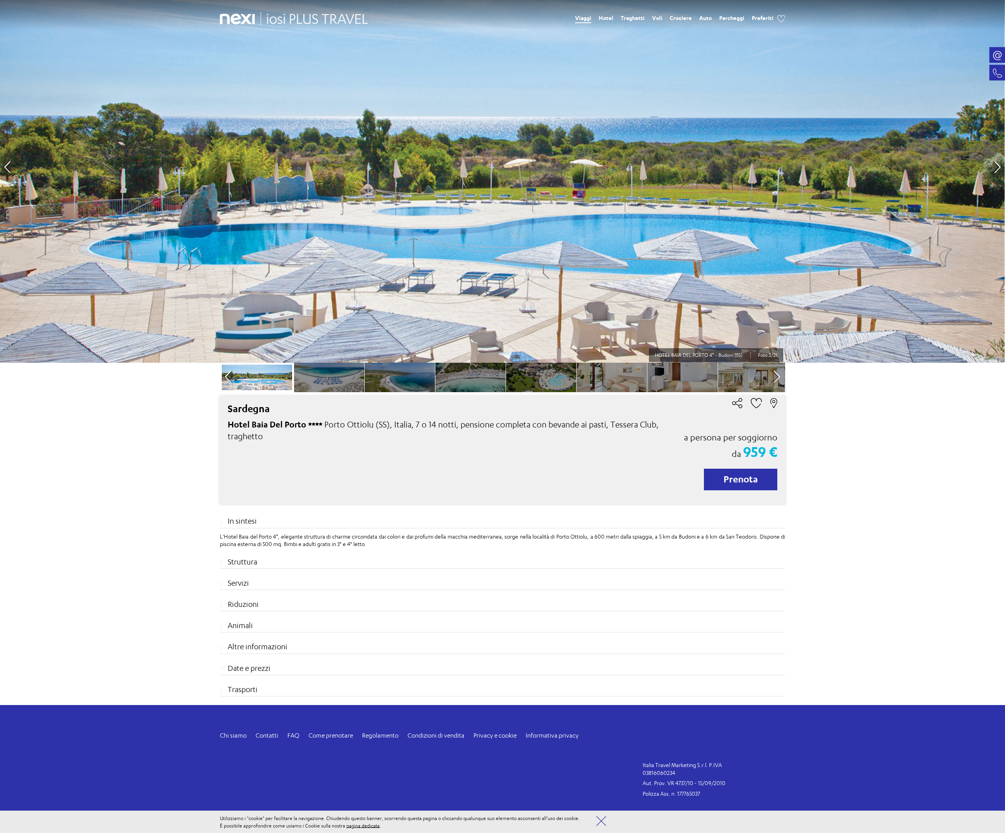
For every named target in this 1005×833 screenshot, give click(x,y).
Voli (657, 18)
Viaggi (583, 18)
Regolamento (380, 735)
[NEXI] (240, 18)
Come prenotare (331, 735)
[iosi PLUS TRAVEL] (314, 17)
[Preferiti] (781, 17)
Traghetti (633, 18)
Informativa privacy (552, 735)
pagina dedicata (363, 825)
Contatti (267, 735)
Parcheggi (731, 18)
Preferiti (762, 18)
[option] (502, 181)
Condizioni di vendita (435, 735)
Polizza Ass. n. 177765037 (671, 793)
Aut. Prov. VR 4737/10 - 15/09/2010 (684, 783)
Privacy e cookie (495, 735)
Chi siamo (233, 735)
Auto (705, 18)
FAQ (293, 735)
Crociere (681, 18)
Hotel (606, 18)
